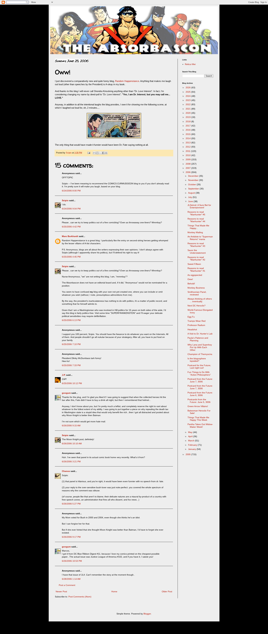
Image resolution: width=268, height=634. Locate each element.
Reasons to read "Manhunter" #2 (196, 258)
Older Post (167, 591)
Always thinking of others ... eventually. (200, 300)
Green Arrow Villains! (198, 406)
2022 (188, 104)
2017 (188, 125)
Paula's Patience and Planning (198, 339)
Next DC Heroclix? (196, 305)
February (193, 445)
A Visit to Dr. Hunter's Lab (200, 333)
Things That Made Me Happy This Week (198, 418)
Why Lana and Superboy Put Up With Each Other (200, 347)
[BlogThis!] (97, 153)
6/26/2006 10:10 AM (72, 443)
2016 (188, 130)
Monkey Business (196, 288)
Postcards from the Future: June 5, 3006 (199, 400)
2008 (188, 164)
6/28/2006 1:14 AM (71, 579)
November (193, 180)
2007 (188, 168)
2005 (188, 454)
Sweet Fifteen (194, 264)
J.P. (63, 375)
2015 (188, 134)
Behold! (191, 283)
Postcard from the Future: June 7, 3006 (200, 380)
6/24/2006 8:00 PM (71, 190)
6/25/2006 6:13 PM (71, 320)
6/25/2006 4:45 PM (71, 256)
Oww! (190, 279)
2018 (188, 121)
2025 (188, 92)
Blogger (147, 613)
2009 (188, 159)
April (190, 436)
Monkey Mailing (195, 232)
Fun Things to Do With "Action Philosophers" (199, 373)
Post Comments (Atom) (79, 596)
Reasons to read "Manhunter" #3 (196, 244)
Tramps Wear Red (196, 321)
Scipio (65, 200)
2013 (188, 142)
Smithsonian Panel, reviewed (197, 293)
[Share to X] (100, 153)
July (190, 197)
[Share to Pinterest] (106, 153)
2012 (188, 147)
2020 (188, 113)
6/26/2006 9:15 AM (71, 425)
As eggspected (195, 275)
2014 (188, 138)
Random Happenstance (127, 81)
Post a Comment (67, 585)
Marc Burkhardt (70, 236)
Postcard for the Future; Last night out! (199, 366)
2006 (188, 172)
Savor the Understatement (197, 251)
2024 (188, 96)
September (194, 188)
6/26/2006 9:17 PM (71, 537)
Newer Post (61, 591)
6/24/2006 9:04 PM (71, 208)
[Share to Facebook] (103, 153)
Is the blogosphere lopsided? (197, 359)
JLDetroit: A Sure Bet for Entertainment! (199, 206)
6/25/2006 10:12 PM (72, 383)
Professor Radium (196, 325)
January (192, 449)
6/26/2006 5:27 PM (71, 503)
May (190, 432)
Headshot (192, 329)
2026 (188, 87)
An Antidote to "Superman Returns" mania (200, 237)
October (192, 184)
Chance (66, 471)
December (193, 176)
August (192, 193)
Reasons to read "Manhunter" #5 (196, 213)
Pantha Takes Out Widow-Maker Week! (200, 425)
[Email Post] (89, 153)
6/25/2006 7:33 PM (71, 365)
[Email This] (94, 153)
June (191, 201)
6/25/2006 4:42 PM (71, 226)
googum (66, 393)
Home (114, 591)
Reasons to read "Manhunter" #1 (196, 269)
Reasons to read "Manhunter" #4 (196, 220)
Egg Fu (191, 317)
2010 (188, 155)
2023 (188, 100)
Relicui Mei (190, 64)
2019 (188, 117)
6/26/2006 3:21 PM (71, 461)
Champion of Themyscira (200, 354)
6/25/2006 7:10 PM (71, 344)
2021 (188, 109)
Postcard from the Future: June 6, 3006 (200, 394)
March (191, 440)
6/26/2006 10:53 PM (72, 561)
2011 (188, 151)
